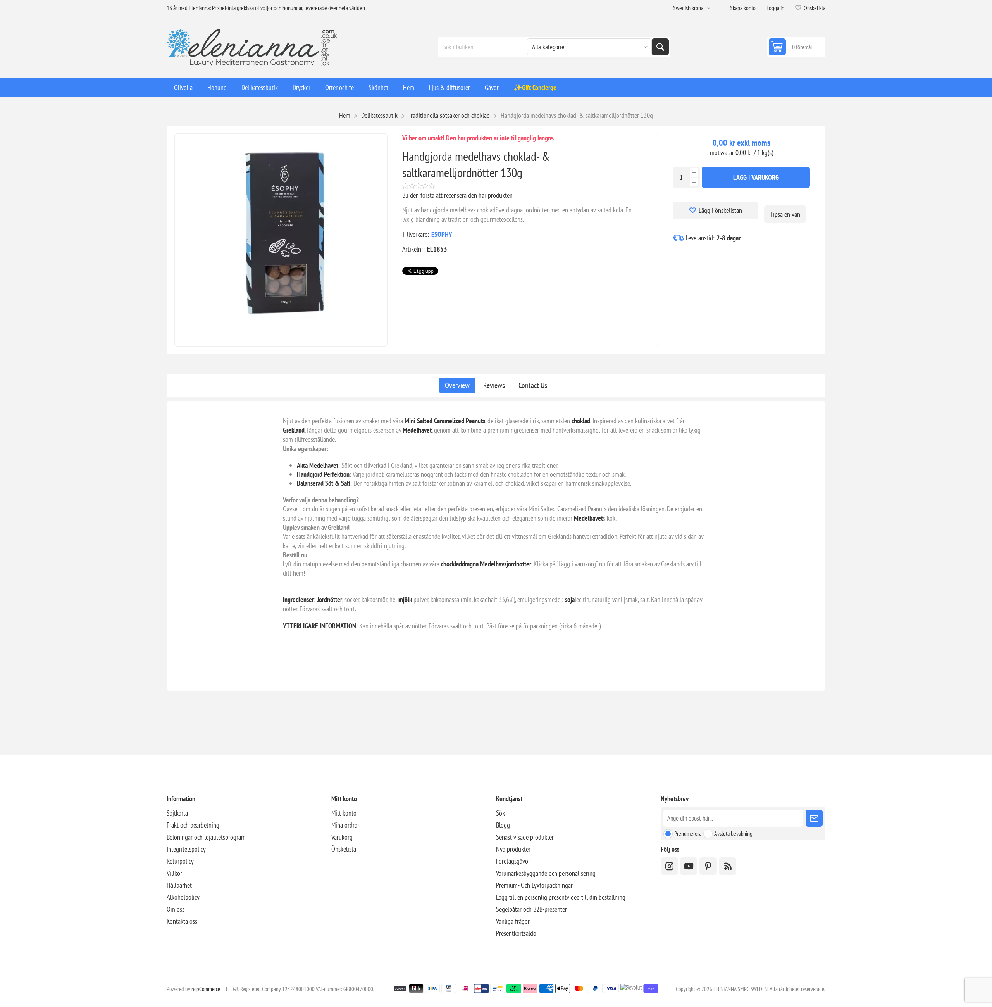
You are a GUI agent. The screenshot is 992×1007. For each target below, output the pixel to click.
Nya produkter (513, 849)
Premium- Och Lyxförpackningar (534, 885)
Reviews (494, 385)
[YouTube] (689, 866)
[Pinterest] (708, 866)
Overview (457, 385)
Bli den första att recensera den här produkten (457, 195)
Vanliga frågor (513, 921)
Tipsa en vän (785, 214)
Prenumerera (687, 833)
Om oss (175, 909)
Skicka (814, 818)
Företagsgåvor (513, 861)
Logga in (775, 8)
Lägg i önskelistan (720, 210)
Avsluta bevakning (733, 833)
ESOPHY (441, 234)
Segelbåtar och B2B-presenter (531, 909)
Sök (660, 46)
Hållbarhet (179, 885)
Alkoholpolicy (183, 897)
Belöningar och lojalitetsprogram (206, 837)
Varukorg (342, 837)
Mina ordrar (345, 825)
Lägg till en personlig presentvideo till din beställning (560, 897)
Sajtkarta (177, 813)
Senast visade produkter (525, 837)
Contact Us (532, 385)
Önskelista (343, 849)
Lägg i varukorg (756, 177)
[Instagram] (669, 866)
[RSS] (727, 866)
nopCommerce (205, 989)
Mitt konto (343, 813)
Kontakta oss (182, 921)
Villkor (174, 873)
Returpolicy (180, 861)
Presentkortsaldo (516, 933)
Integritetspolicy (186, 849)
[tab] (457, 385)
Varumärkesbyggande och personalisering (546, 873)
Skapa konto (743, 8)
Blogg (503, 825)
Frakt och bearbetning (193, 825)
